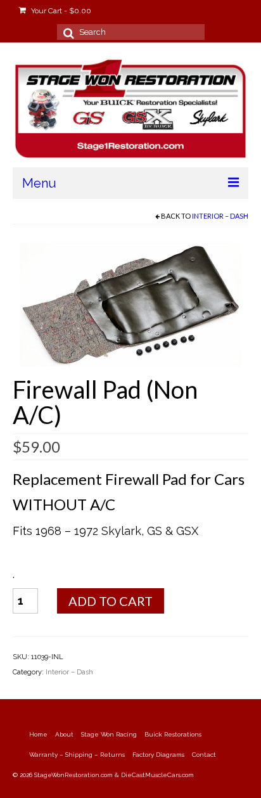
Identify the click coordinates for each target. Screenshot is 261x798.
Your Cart (60, 10)
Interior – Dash (220, 216)
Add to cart (110, 600)
